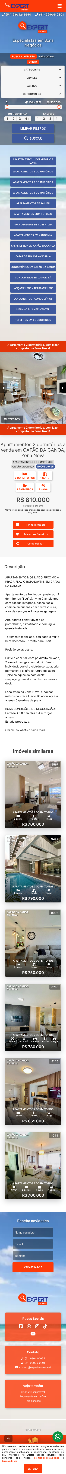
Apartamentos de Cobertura (33, 224)
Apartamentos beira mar (33, 203)
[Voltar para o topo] (8, 1438)
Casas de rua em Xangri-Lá (33, 256)
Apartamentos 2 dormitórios (33, 171)
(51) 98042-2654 (18, 14)
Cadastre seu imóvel (33, 1391)
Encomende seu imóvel (33, 1396)
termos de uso (9, 1461)
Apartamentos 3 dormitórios (33, 182)
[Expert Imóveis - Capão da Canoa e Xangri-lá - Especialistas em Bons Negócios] (33, 27)
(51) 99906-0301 (51, 14)
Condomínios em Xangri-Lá (33, 277)
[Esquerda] (3, 388)
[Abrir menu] (59, 6)
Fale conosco (33, 1400)
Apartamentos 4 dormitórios (33, 192)
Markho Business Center (33, 309)
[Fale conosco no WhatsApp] (29, 1326)
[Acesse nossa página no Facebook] (21, 1326)
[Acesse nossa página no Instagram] (37, 1326)
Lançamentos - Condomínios (33, 298)
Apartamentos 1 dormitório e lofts (33, 161)
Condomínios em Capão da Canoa (33, 267)
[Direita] (62, 388)
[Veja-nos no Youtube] (33, 1333)
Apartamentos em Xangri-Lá (33, 235)
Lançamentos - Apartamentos (33, 288)
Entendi (33, 1468)
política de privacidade (46, 1457)
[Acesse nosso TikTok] (45, 1326)
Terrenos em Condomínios (33, 320)
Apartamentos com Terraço (33, 214)
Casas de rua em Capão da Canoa (33, 245)
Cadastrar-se (33, 1267)
